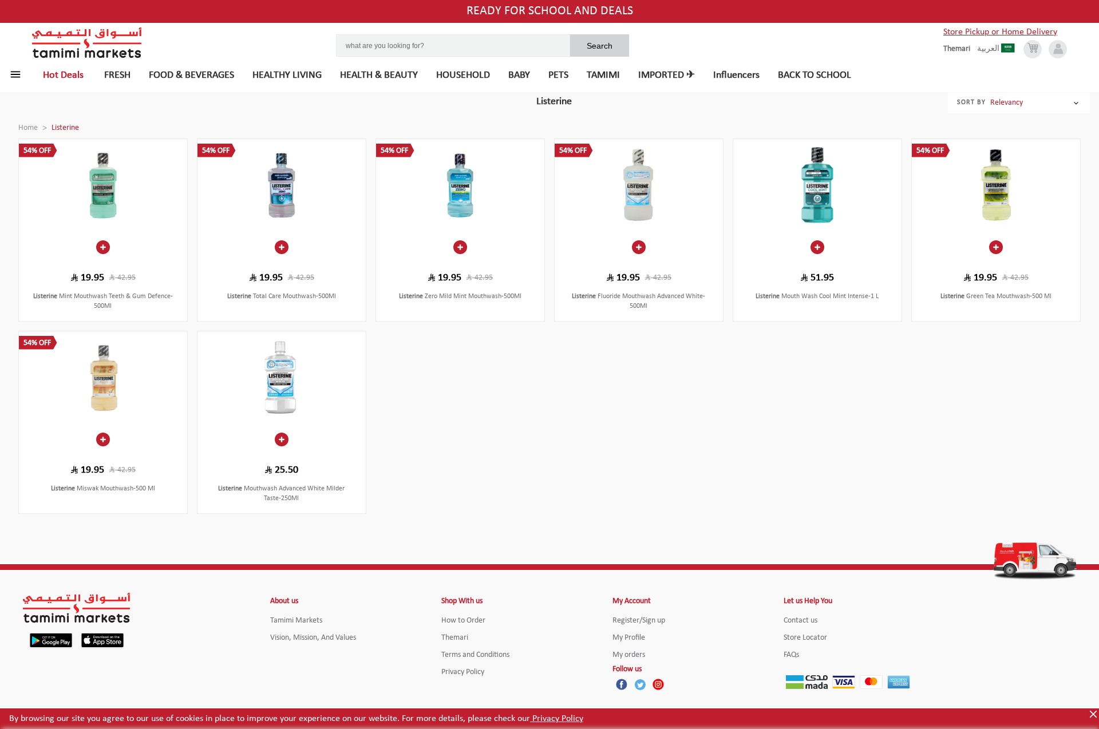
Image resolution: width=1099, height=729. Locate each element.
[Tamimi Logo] (87, 42)
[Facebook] (621, 684)
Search (599, 45)
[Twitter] (640, 684)
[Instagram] (658, 684)
